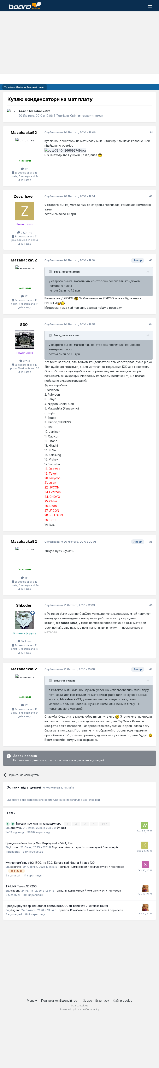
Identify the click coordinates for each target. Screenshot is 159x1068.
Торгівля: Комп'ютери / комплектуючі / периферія (85, 847)
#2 (151, 196)
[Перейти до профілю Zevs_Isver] (24, 211)
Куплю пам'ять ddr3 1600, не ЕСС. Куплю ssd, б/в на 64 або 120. (50, 862)
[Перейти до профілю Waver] (144, 825)
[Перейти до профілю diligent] (145, 888)
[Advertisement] (79, 42)
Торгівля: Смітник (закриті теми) (79, 115)
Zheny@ (15, 827)
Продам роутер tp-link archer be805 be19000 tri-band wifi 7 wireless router (57, 906)
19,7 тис (26, 641)
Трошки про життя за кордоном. (39, 823)
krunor (14, 847)
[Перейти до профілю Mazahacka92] (11, 113)
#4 (151, 324)
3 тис (26, 360)
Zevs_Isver (24, 196)
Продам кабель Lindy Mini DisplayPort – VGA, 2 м (39, 843)
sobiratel (16, 866)
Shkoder (24, 605)
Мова (31, 1000)
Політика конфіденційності (60, 1000)
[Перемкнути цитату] (51, 271)
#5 (151, 541)
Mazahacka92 (39, 111)
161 (26, 168)
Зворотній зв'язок (96, 1000)
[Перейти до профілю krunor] (144, 845)
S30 (24, 324)
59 (104, 823)
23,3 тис (26, 232)
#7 (151, 669)
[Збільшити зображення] (100, 155)
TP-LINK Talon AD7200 (21, 886)
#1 (151, 132)
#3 (151, 260)
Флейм (61, 827)
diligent (15, 890)
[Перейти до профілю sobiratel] (145, 864)
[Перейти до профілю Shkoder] (24, 620)
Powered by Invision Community (79, 1009)
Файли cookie (122, 1000)
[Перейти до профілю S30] (24, 339)
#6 (151, 605)
